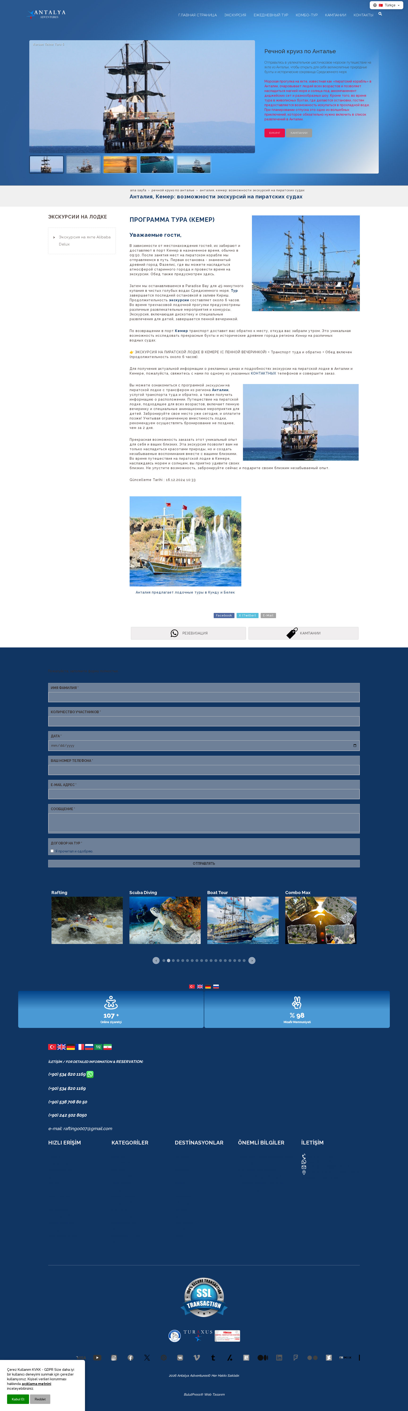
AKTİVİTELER (58, 1210)
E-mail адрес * (63, 785)
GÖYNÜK (182, 1203)
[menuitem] (82, 240)
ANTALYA (182, 1157)
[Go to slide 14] (225, 960)
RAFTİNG (118, 1157)
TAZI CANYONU (123, 1177)
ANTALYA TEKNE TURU (129, 1216)
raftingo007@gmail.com (328, 1167)
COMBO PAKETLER (62, 1163)
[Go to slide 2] (168, 960)
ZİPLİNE (117, 1170)
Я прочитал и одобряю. (74, 851)
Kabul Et (18, 1399)
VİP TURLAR (121, 1243)
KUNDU (181, 1163)
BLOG (52, 1177)
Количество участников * (76, 712)
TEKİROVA (183, 1196)
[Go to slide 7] (192, 960)
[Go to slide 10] (206, 960)
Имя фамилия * (65, 688)
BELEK (180, 1216)
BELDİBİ (181, 1210)
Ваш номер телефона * (72, 761)
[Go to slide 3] (173, 960)
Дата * (56, 736)
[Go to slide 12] (215, 960)
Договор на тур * (66, 843)
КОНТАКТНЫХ (264, 373)
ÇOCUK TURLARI (61, 1230)
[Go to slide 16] (234, 960)
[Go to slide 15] (230, 960)
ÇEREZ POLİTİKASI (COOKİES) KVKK (266, 1157)
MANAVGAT (184, 1230)
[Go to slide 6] (187, 960)
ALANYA (181, 1177)
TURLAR (54, 1157)
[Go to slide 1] (163, 960)
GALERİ (54, 1183)
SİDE (178, 1243)
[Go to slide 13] (220, 960)
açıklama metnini (36, 1384)
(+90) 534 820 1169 (67, 1074)
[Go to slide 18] (244, 960)
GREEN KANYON (124, 1223)
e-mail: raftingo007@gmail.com (80, 1128)
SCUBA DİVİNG (123, 1203)
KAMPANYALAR (60, 1170)
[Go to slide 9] (201, 960)
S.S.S (52, 1190)
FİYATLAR (55, 1243)
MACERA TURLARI (62, 1203)
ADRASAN (182, 1190)
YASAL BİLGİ (247, 1163)
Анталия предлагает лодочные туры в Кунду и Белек (185, 592)
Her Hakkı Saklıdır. (224, 1375)
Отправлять (204, 863)
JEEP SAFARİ (121, 1183)
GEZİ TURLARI (59, 1196)
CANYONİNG (121, 1163)
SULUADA (119, 1210)
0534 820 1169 (320, 1156)
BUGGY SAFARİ (123, 1196)
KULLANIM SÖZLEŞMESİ (257, 1170)
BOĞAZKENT (185, 1223)
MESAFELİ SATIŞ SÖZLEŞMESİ (261, 1177)
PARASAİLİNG (122, 1230)
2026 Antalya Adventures (188, 1375)
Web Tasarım (214, 1394)
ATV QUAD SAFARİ (125, 1190)
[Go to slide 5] (182, 960)
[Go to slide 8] (197, 960)
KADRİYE (181, 1170)
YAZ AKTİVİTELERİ (62, 1236)
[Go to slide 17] (239, 960)
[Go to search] (380, 14)
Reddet (40, 1399)
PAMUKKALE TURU (126, 1236)
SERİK (179, 1236)
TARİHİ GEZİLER (60, 1223)
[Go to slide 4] (178, 960)
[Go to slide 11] (211, 960)
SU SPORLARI (59, 1216)
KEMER (180, 1183)
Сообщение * (63, 809)
